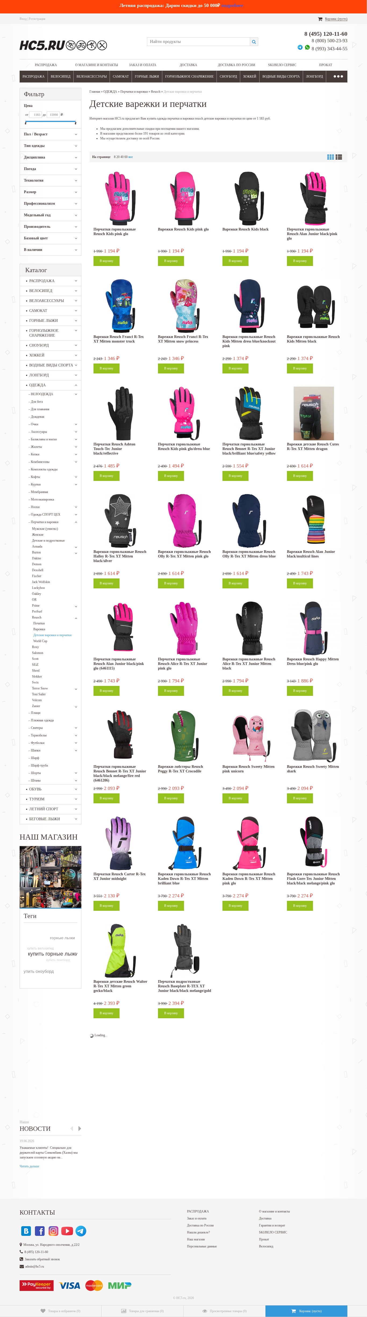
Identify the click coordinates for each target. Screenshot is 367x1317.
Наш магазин (196, 1239)
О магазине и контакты (96, 65)
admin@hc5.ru (34, 1266)
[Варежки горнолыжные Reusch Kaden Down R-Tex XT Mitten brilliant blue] (185, 843)
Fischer (36, 576)
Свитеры (35, 728)
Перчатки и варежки (43, 522)
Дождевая (36, 417)
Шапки (34, 750)
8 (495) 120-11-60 (325, 33)
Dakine (36, 558)
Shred (35, 670)
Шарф (33, 758)
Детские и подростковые (48, 540)
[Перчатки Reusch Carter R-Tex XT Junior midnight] (120, 843)
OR (34, 600)
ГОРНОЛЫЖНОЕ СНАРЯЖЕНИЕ (189, 76)
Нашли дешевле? (198, 1232)
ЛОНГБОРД (314, 76)
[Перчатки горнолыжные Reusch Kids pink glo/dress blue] (185, 413)
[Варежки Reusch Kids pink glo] (185, 198)
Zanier (36, 706)
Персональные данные (202, 1246)
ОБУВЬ (35, 789)
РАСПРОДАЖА (46, 65)
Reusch (36, 617)
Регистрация (37, 19)
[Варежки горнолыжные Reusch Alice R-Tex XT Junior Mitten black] (249, 628)
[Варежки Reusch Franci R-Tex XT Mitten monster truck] (120, 306)
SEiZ (35, 665)
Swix (35, 682)
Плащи (34, 713)
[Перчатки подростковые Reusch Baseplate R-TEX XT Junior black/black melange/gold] (185, 951)
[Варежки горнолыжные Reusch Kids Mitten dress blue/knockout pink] (249, 306)
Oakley (36, 594)
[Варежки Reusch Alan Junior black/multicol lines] (314, 521)
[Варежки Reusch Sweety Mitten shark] (314, 736)
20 (118, 157)
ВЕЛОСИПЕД (60, 76)
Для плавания (38, 409)
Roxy (35, 647)
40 (122, 157)
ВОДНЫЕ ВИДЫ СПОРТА (281, 76)
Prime (35, 605)
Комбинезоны (38, 462)
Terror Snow (40, 688)
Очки (33, 424)
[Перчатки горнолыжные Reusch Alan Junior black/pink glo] (314, 198)
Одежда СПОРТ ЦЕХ (44, 514)
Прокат (325, 65)
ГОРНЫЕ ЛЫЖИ (147, 76)
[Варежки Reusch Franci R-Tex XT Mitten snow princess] (185, 306)
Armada (37, 546)
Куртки (34, 484)
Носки (33, 507)
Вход (23, 19)
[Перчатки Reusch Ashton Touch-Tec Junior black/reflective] (120, 413)
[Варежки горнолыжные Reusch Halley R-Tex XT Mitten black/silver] (120, 521)
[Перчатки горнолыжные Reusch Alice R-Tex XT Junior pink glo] (185, 628)
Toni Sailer (39, 694)
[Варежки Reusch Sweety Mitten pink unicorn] (249, 736)
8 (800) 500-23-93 (329, 40)
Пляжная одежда (41, 720)
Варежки (39, 629)
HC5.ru (181, 1298)
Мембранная (38, 492)
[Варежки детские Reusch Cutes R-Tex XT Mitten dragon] (314, 413)
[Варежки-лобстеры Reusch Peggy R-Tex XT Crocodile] (185, 736)
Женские (38, 535)
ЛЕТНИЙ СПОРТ (43, 809)
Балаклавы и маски (42, 439)
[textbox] (198, 41)
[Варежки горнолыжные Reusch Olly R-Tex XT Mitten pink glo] (185, 521)
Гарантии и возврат (272, 1225)
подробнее (232, 5)
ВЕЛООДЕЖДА (40, 394)
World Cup (40, 641)
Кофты (34, 477)
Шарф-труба (38, 765)
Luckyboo (38, 588)
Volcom (37, 700)
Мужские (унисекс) (45, 529)
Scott (35, 659)
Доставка (188, 65)
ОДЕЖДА (37, 385)
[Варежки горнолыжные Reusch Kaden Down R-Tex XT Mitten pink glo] (249, 843)
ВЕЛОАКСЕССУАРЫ (92, 76)
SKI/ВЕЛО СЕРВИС (282, 65)
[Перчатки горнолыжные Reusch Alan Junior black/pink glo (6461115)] (120, 628)
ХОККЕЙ (249, 76)
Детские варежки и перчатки (52, 635)
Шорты (34, 773)
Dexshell (37, 570)
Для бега (35, 402)
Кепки (33, 454)
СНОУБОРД (228, 76)
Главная (94, 91)
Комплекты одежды (42, 469)
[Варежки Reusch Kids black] (249, 198)
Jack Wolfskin (41, 582)
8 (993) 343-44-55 (329, 48)
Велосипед (266, 1246)
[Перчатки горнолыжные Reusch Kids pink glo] (120, 198)
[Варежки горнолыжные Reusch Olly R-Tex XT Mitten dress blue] (249, 521)
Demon (36, 564)
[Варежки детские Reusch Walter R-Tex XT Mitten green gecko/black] (120, 951)
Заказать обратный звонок (42, 1259)
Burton (36, 552)
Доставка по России (236, 65)
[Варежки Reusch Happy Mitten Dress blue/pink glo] (314, 628)
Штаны (34, 780)
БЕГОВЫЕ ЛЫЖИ (44, 819)
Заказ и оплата (142, 65)
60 (126, 157)
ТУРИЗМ (36, 799)
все (130, 157)
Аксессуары (37, 432)
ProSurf (37, 611)
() (64, 1311)
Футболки (36, 743)
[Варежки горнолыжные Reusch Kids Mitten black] (314, 306)
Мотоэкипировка (41, 499)
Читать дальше (29, 1166)
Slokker (37, 676)
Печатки (39, 623)
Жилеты (35, 447)
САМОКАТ (121, 76)
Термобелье (37, 735)
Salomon (37, 653)
